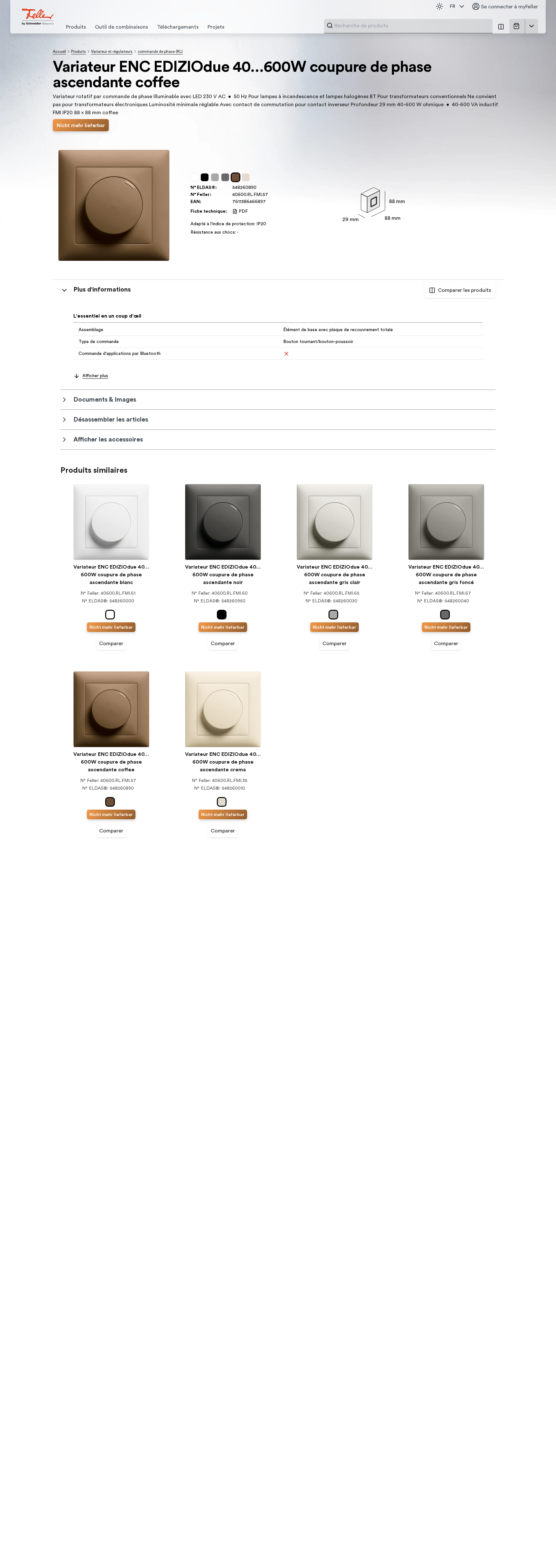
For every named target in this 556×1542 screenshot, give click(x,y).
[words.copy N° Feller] (271, 194)
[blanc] (195, 177)
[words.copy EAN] (269, 201)
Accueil (59, 51)
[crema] (247, 177)
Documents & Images (104, 399)
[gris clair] (216, 177)
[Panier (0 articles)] (517, 26)
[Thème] (439, 6)
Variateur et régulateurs (112, 51)
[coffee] (237, 177)
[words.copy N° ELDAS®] (259, 187)
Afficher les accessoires (108, 439)
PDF (243, 211)
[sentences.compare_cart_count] (501, 26)
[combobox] (411, 26)
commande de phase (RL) (160, 51)
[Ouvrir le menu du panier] (531, 26)
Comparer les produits (464, 290)
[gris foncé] (226, 177)
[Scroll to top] (537, 1524)
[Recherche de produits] (330, 25)
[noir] (206, 177)
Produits (78, 51)
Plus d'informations (102, 289)
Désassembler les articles (110, 419)
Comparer (111, 643)
